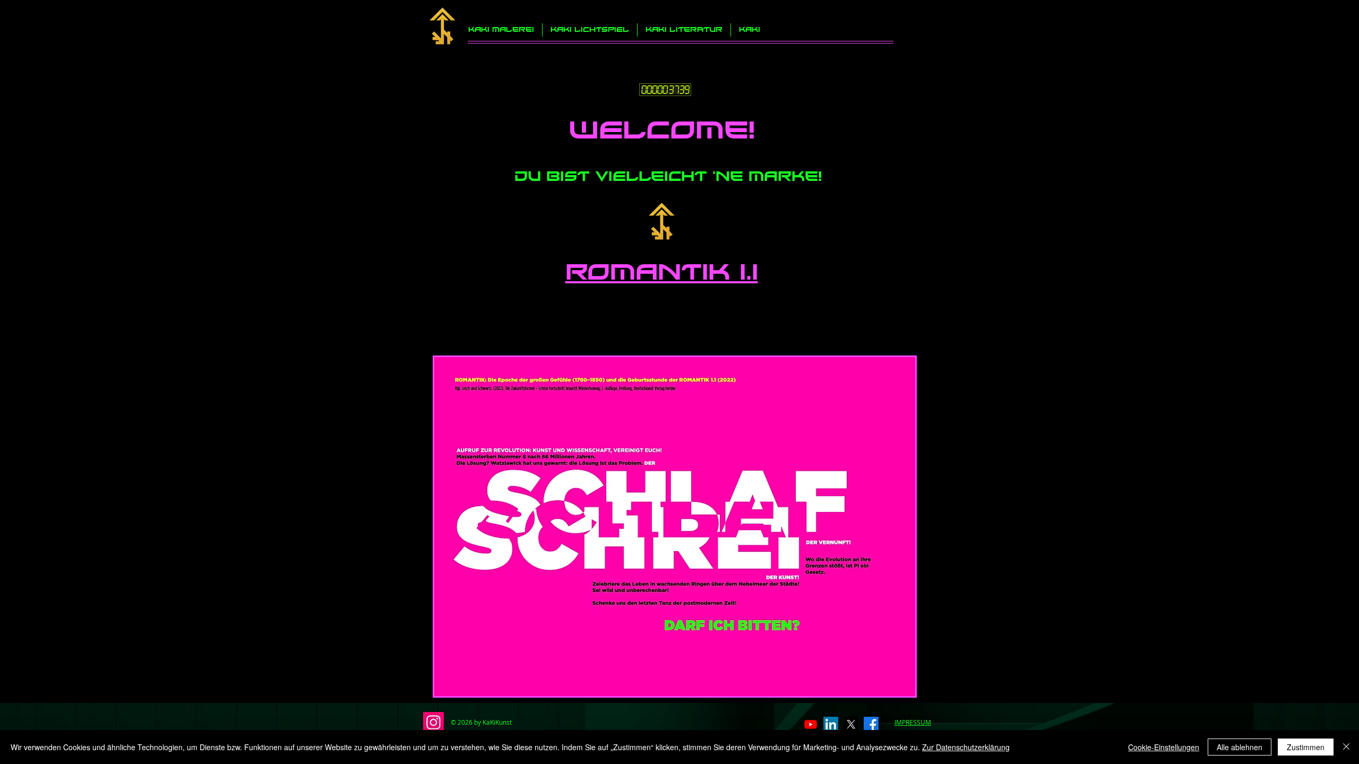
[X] (851, 724)
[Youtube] (810, 724)
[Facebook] (871, 724)
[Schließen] (1346, 747)
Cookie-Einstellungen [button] (1163, 747)
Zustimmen (1305, 747)
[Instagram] (433, 722)
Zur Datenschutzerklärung (966, 747)
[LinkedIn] (830, 724)
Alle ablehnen (1239, 747)
